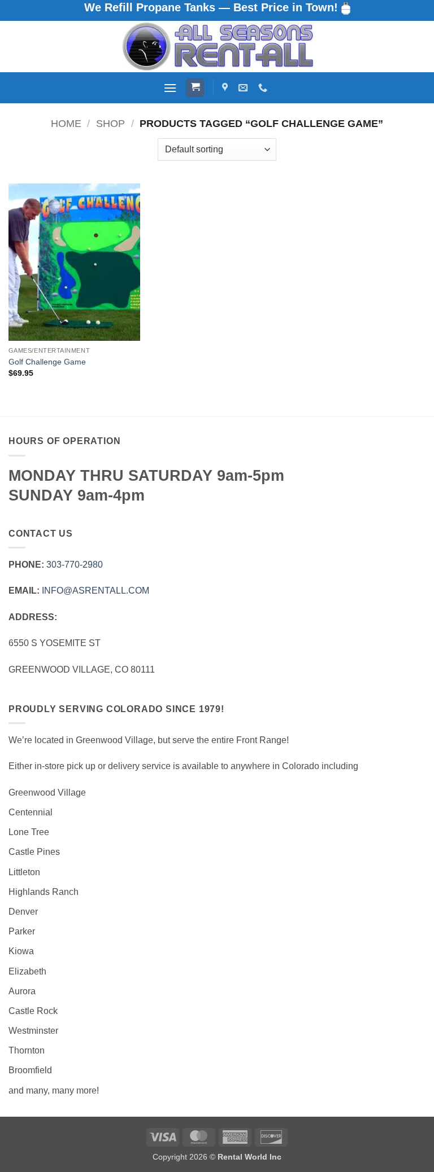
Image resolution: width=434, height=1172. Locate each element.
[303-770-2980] (264, 88)
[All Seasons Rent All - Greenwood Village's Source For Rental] (217, 46)
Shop (110, 123)
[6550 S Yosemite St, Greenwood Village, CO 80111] (226, 88)
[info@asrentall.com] (244, 88)
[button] (170, 88)
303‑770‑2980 (74, 564)
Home (66, 123)
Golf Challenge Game (47, 361)
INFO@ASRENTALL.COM (95, 590)
